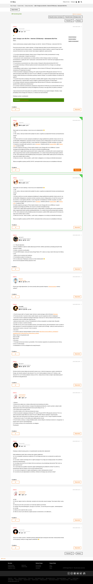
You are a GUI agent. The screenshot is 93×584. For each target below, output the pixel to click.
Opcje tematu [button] (14, 9)
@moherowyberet (52, 286)
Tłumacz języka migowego (61, 578)
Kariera (51, 568)
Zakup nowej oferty (29, 5)
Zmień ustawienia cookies (39, 578)
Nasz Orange (13, 5)
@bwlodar (55, 314)
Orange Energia (10, 579)
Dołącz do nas (66, 1)
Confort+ (69, 578)
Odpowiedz (77, 109)
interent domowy (72, 36)
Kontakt (51, 566)
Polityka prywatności (43, 579)
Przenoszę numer (11, 565)
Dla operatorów (38, 565)
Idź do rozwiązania (77, 14)
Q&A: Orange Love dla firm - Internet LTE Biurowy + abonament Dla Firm (35, 38)
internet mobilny (72, 39)
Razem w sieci (30, 578)
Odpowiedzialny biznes (22, 578)
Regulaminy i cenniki (11, 568)
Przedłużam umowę (11, 566)
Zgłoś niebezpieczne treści (50, 578)
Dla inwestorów (38, 566)
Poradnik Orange (75, 578)
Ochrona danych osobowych (54, 579)
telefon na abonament (73, 41)
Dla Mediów (38, 568)
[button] (81, 27)
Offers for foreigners (73, 579)
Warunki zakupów (35, 579)
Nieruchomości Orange (65, 579)
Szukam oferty (21, 5)
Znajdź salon (24, 565)
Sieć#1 (15, 578)
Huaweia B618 (53, 144)
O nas (51, 565)
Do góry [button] (4, 558)
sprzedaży (38, 144)
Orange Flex (10, 578)
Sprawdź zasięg (24, 566)
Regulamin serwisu (27, 579)
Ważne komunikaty (18, 579)
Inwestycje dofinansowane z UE (13, 581)
